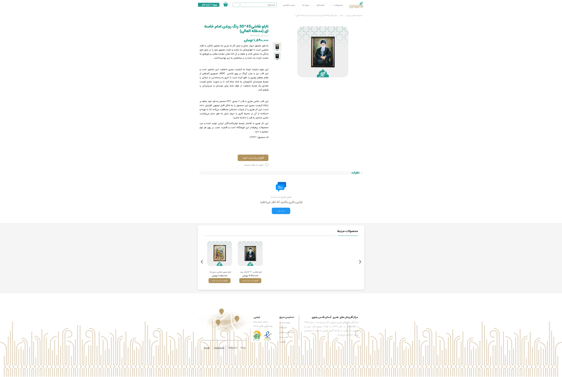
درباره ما (305, 5)
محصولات (338, 5)
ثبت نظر (281, 211)
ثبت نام (206, 5)
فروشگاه (283, 327)
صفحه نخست (285, 322)
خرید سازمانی (289, 5)
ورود (214, 5)
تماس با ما (284, 337)
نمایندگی (320, 5)
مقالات (282, 342)
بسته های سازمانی (286, 332)
